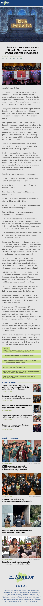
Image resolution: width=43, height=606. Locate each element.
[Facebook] (3, 58)
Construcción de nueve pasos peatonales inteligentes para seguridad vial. (17, 366)
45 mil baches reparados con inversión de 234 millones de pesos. (18, 356)
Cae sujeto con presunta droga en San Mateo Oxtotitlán (15, 426)
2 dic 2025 (6, 348)
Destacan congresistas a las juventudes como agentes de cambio (17, 397)
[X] (6, 58)
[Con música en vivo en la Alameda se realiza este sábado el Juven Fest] (37, 418)
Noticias (5, 56)
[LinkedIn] (10, 58)
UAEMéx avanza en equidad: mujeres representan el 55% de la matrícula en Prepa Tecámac (15, 387)
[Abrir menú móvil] (40, 3)
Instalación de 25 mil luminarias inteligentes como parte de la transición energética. (21, 371)
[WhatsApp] (13, 58)
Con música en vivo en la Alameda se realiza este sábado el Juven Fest (17, 416)
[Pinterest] (17, 58)
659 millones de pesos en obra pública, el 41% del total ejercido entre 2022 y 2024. (20, 361)
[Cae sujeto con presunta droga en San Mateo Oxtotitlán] (37, 428)
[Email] (20, 58)
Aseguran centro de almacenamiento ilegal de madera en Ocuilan (17, 407)
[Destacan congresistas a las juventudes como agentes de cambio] (37, 399)
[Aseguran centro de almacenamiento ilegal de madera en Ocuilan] (37, 409)
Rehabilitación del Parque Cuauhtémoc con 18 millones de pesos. (19, 376)
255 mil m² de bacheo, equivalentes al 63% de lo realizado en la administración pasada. (19, 351)
